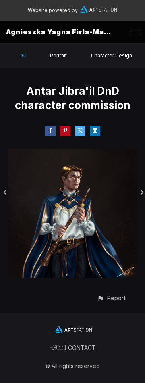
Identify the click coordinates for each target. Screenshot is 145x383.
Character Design (111, 55)
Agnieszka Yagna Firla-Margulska (69, 32)
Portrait (58, 55)
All (23, 55)
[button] (111, 298)
